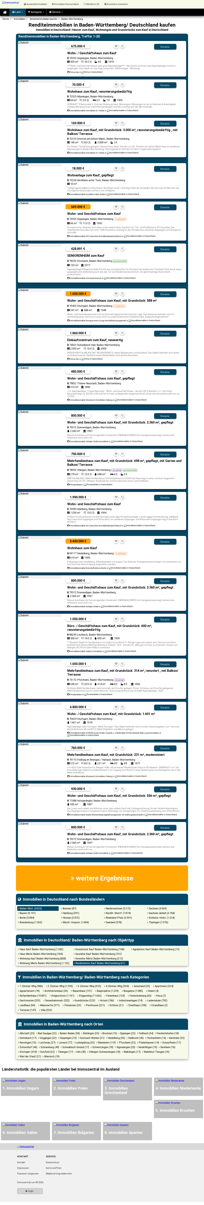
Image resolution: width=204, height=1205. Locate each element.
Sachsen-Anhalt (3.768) (161, 913)
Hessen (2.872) (71, 917)
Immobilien (19, 19)
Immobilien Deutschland (66, 4)
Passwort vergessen (28, 1173)
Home (6, 19)
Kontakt (21, 1162)
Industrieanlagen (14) (130, 1000)
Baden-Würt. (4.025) (30, 908)
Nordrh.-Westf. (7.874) (118, 913)
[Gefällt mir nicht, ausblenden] (122, 46)
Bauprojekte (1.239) (107, 990)
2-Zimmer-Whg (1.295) (60, 986)
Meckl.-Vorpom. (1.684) (75, 922)
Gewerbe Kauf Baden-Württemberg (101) (98, 953)
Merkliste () (92, 4)
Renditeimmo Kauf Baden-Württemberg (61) (100, 963)
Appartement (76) (29, 990)
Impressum (23, 1168)
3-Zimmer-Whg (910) (89, 986)
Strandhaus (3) (159, 1005)
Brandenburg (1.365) (30, 922)
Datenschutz (52, 1162)
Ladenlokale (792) (157, 1000)
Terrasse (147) (27, 1010)
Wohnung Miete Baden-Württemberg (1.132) (44, 963)
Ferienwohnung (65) (140, 995)
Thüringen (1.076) (158, 922)
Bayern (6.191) (27, 913)
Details (165, 46)
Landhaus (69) (27, 1005)
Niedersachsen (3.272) (118, 908)
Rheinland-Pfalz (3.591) (118, 917)
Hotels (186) (106, 1000)
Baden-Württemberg (72, 19)
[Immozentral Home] (5, 12)
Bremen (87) (69, 908)
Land (18, 12)
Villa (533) (46, 1010)
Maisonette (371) (49, 1005)
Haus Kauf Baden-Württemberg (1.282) (41, 949)
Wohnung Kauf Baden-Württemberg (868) (42, 958)
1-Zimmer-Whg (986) (31, 986)
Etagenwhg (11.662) (90, 995)
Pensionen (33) (72, 1005)
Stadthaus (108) (137, 1005)
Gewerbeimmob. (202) (57, 1000)
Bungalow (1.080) (133, 990)
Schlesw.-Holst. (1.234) (161, 917)
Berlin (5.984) (26, 917)
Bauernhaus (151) (82, 990)
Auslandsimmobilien (36, 4)
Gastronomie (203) (29, 1000)
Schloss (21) (116, 1005)
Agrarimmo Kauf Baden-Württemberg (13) (155, 949)
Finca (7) (161, 995)
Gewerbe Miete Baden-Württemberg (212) (99, 958)
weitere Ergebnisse (103, 878)
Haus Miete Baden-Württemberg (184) (41, 953)
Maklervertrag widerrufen (59, 1173)
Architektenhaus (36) (56, 990)
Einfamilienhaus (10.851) (33, 995)
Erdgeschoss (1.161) (62, 995)
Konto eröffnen (54, 1168)
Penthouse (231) (95, 1005)
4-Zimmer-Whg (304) (117, 986)
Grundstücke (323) (84, 1000)
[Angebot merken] (116, 46)
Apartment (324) (163, 986)
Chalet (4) (153, 990)
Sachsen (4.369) (157, 908)
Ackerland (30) (141, 986)
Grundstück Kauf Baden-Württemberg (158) (99, 949)
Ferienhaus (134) (115, 995)
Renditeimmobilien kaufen (43, 19)
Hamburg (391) (70, 913)
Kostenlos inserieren (117, 4)
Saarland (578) (113, 922)
